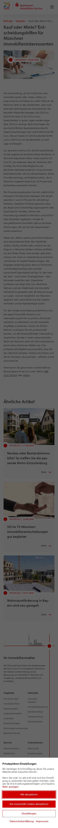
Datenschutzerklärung (22, 821)
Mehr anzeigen (10, 786)
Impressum (42, 821)
